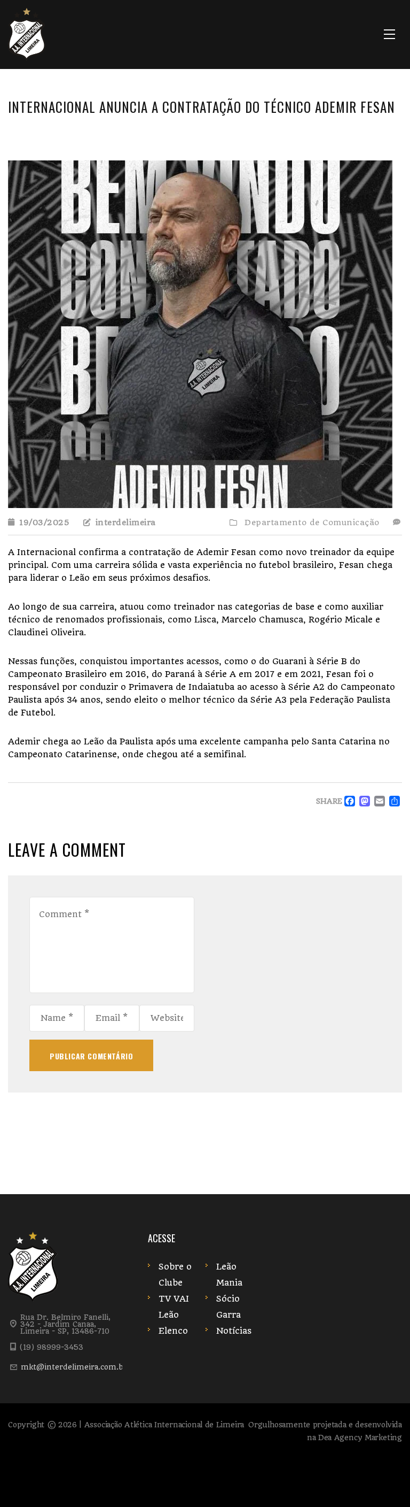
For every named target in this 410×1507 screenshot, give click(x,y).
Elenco (173, 1331)
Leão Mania (229, 1275)
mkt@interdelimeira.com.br (74, 1367)
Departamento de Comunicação (312, 522)
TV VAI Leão (174, 1307)
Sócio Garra (228, 1307)
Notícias (233, 1331)
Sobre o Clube (175, 1275)
